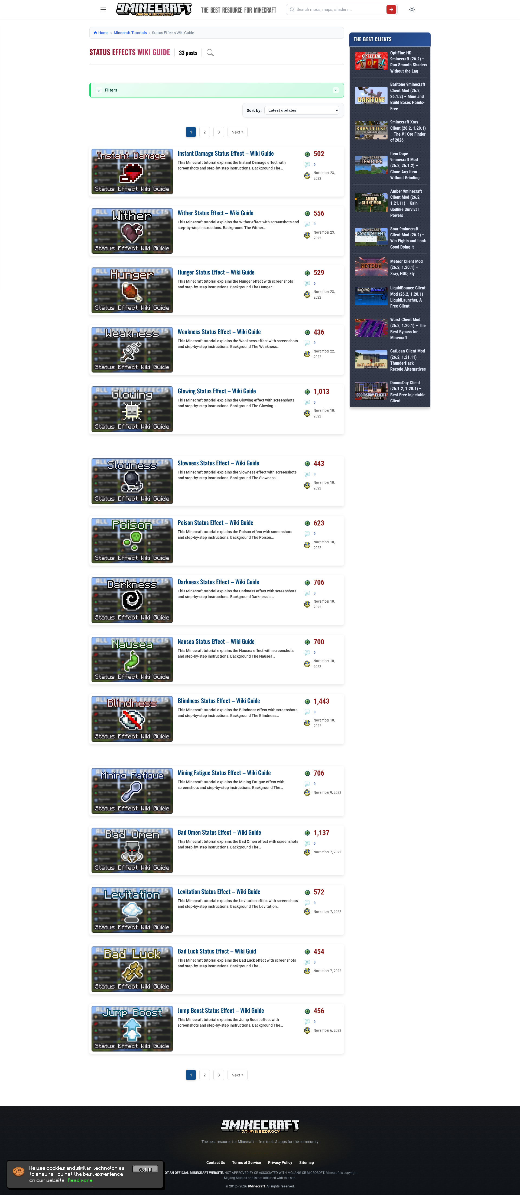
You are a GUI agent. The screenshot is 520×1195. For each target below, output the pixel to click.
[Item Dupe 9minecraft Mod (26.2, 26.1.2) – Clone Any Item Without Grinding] (371, 166)
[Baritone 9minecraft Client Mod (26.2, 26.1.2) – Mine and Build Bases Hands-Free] (371, 96)
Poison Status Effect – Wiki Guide (215, 522)
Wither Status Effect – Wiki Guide (215, 212)
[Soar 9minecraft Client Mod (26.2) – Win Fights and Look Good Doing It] (371, 238)
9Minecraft (256, 1186)
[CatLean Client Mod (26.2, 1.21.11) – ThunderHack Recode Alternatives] (371, 360)
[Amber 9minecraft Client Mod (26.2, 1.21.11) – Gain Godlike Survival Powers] (371, 203)
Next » (237, 132)
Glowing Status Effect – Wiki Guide (217, 390)
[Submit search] (391, 9)
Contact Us (215, 1162)
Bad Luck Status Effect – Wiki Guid (217, 950)
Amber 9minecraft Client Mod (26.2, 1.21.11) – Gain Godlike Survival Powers (406, 203)
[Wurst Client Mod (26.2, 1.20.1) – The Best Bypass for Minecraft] (371, 329)
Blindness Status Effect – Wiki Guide (219, 700)
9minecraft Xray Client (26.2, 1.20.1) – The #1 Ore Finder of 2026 (408, 131)
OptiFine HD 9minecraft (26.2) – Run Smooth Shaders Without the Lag (408, 62)
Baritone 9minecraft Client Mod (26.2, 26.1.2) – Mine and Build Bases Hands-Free (407, 96)
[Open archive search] (210, 52)
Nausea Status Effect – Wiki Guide (216, 641)
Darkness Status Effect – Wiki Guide (218, 581)
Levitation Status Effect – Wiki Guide (219, 891)
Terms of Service (246, 1162)
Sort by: (254, 110)
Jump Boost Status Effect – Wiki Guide (221, 1010)
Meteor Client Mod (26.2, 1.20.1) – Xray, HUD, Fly (406, 267)
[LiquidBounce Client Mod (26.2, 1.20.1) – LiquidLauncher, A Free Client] (371, 297)
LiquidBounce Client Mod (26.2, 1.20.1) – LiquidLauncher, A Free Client (408, 297)
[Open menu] (103, 9)
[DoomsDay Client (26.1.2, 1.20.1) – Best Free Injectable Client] (371, 392)
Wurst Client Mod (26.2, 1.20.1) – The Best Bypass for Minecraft (408, 328)
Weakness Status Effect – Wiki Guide (219, 331)
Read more (80, 1180)
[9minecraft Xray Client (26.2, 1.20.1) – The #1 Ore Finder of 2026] (371, 131)
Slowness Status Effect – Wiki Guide (218, 462)
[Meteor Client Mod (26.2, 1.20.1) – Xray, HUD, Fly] (371, 267)
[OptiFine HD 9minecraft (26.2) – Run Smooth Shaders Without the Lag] (371, 62)
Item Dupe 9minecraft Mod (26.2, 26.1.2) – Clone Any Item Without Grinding (405, 166)
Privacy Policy (280, 1162)
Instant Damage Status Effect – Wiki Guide (226, 153)
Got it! (145, 1169)
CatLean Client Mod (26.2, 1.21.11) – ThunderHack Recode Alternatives (408, 360)
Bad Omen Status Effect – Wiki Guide (219, 832)
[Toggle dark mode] (412, 9)
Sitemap (306, 1162)
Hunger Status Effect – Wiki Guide (216, 271)
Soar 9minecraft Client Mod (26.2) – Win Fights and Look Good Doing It (408, 238)
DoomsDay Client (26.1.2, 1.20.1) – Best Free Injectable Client (407, 391)
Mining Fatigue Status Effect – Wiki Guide (224, 772)
